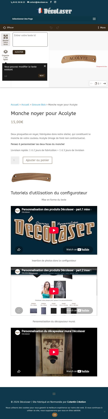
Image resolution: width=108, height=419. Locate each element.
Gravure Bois (39, 104)
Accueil (15, 104)
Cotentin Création (76, 402)
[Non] (104, 411)
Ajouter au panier (37, 160)
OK (54, 415)
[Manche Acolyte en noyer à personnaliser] (31, 182)
